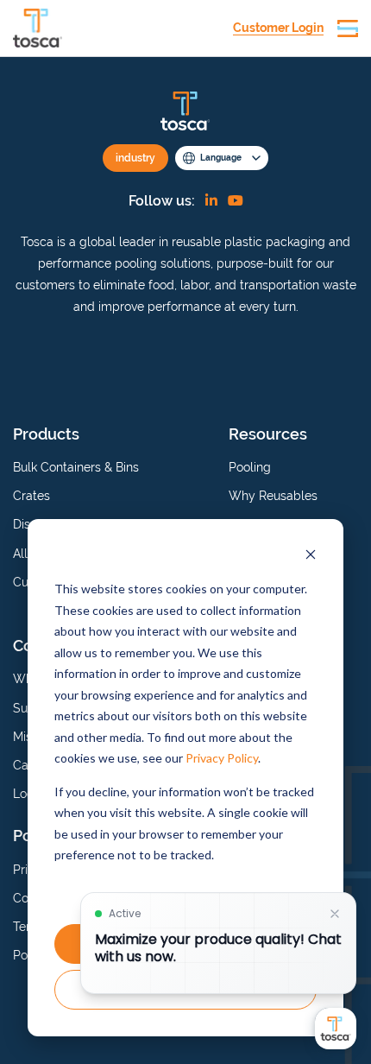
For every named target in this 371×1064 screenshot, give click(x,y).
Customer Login (278, 28)
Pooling (250, 467)
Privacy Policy (222, 757)
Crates (31, 496)
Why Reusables (273, 496)
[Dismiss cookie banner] (311, 556)
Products (46, 434)
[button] (347, 28)
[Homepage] (37, 28)
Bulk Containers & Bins (76, 467)
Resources (268, 434)
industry (135, 158)
